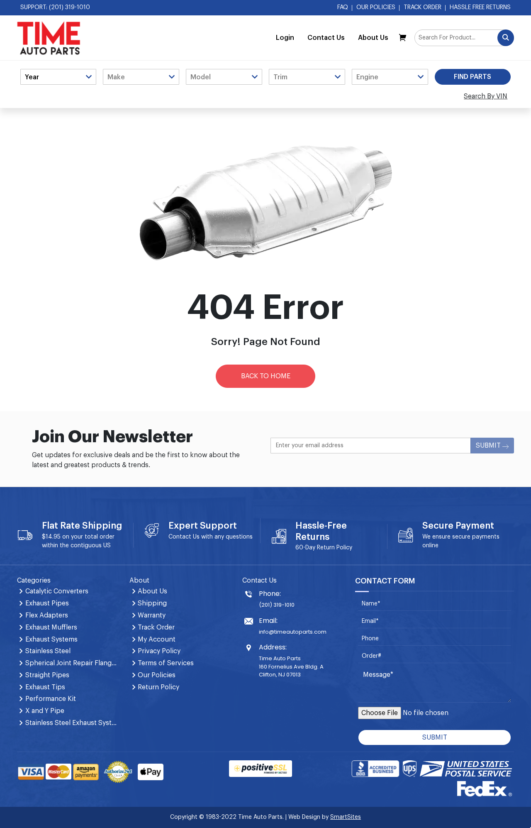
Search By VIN (485, 96)
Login (285, 37)
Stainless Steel (48, 651)
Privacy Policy (159, 651)
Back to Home (265, 376)
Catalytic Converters (56, 591)
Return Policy (334, 548)
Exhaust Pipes (47, 603)
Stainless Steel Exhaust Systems (72, 723)
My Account (156, 639)
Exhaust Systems (51, 639)
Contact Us (326, 37)
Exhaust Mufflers (51, 627)
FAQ (342, 7)
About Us (373, 37)
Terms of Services (166, 663)
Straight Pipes (47, 675)
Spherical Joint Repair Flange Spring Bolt (72, 663)
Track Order (422, 7)
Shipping (152, 603)
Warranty (152, 615)
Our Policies (375, 7)
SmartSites (345, 817)
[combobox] (464, 37)
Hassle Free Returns (480, 7)
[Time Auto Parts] (48, 38)
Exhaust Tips (45, 687)
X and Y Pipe (44, 711)
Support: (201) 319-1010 (55, 7)
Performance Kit (50, 699)
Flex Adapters (46, 615)
